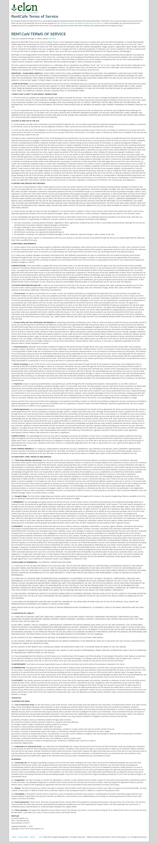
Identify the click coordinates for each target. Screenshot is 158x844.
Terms (32, 837)
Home (14, 837)
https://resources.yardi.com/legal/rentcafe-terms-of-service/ (79, 23)
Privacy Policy (23, 837)
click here (52, 38)
